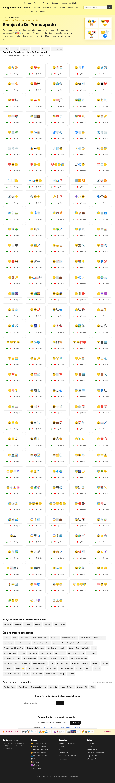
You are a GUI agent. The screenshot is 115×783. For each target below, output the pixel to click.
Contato (90, 746)
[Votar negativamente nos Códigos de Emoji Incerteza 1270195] (10, 171)
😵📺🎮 (35, 568)
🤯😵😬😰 (79, 584)
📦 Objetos (35, 762)
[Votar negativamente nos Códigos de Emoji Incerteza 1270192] (10, 219)
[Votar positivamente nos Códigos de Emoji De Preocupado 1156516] (96, 122)
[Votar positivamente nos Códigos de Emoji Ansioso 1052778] (7, 558)
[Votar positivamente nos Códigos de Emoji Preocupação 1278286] (73, 413)
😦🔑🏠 (80, 358)
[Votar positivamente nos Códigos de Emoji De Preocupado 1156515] (96, 74)
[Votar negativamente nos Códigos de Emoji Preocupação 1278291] (32, 461)
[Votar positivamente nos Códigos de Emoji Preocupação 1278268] (73, 429)
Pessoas (37, 3)
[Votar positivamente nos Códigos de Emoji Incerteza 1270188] (51, 203)
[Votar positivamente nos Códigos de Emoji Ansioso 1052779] (7, 413)
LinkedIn (62, 727)
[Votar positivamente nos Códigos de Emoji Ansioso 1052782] (7, 461)
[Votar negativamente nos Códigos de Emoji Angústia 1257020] (32, 364)
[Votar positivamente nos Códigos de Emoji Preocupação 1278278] (51, 268)
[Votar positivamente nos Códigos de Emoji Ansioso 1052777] (29, 477)
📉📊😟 (13, 180)
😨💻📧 (80, 390)
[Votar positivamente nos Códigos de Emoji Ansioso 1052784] (29, 526)
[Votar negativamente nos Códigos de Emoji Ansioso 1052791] (99, 300)
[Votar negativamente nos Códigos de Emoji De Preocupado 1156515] (99, 74)
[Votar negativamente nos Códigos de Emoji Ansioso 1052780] (77, 300)
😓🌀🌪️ (35, 213)
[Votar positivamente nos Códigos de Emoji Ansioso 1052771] (29, 235)
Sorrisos (27, 3)
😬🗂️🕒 (57, 455)
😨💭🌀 (57, 390)
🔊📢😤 (13, 196)
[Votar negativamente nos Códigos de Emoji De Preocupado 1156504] (55, 74)
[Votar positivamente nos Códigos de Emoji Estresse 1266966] (29, 445)
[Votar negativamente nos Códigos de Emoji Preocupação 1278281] (77, 574)
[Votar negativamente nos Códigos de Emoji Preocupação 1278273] (77, 219)
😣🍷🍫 (57, 326)
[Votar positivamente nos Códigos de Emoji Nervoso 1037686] (96, 171)
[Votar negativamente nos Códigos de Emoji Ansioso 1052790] (32, 413)
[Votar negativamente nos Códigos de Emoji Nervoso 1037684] (77, 461)
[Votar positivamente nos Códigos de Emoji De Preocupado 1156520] (29, 122)
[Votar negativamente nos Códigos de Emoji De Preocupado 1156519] (77, 90)
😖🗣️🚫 (102, 261)
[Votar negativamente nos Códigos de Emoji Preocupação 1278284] (99, 316)
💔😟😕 (13, 164)
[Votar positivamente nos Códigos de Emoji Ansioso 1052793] (73, 445)
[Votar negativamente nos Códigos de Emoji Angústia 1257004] (10, 332)
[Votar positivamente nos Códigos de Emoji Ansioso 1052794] (96, 364)
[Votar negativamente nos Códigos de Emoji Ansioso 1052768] (77, 284)
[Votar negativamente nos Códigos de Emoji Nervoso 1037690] (55, 155)
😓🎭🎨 (13, 67)
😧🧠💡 (13, 390)
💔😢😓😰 (57, 164)
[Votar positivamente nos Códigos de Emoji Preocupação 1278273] (73, 219)
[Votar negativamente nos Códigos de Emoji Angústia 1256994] (32, 219)
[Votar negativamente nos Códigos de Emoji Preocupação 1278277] (77, 397)
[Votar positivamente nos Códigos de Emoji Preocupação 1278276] (51, 251)
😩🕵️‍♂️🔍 (102, 100)
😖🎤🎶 (35, 261)
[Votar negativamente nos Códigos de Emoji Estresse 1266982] (77, 332)
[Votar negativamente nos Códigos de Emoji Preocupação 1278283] (99, 284)
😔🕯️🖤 (13, 245)
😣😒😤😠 (13, 342)
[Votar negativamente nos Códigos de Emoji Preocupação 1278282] (77, 364)
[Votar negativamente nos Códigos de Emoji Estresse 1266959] (10, 316)
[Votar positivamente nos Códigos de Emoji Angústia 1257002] (7, 300)
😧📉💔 (57, 374)
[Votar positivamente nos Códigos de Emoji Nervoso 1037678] (73, 155)
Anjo (51, 663)
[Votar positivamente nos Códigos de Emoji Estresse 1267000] (73, 526)
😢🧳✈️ (13, 326)
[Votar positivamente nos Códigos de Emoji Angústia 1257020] (29, 364)
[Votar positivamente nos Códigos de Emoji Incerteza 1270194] (96, 138)
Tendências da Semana (67, 756)
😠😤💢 (35, 309)
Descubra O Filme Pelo (78, 658)
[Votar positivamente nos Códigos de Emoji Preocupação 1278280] (51, 445)
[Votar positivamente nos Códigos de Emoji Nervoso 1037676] (29, 171)
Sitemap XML (92, 759)
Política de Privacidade (95, 753)
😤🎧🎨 (57, 342)
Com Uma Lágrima (23, 643)
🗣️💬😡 (102, 196)
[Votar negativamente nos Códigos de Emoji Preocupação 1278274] (99, 445)
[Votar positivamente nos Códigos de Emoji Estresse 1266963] (29, 284)
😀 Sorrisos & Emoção (39, 743)
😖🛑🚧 (35, 83)
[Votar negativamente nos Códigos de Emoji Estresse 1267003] (99, 477)
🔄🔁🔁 (80, 180)
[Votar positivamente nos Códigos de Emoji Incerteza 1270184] (73, 203)
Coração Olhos (46, 653)
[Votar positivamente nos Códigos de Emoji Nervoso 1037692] (29, 187)
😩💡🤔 (13, 422)
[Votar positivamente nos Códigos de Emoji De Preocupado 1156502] (51, 122)
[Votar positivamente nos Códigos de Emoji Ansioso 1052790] (29, 413)
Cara (94, 648)
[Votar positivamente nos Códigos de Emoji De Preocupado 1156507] (29, 90)
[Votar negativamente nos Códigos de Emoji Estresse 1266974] (10, 493)
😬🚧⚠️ (102, 455)
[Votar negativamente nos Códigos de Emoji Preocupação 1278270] (99, 542)
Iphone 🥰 (20, 668)
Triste (93, 687)
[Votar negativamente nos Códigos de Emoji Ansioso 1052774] (55, 574)
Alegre (97, 668)
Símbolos (37, 7)
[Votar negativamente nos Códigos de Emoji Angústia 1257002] (10, 300)
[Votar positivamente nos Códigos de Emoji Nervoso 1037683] (96, 203)
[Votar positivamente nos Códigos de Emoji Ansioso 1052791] (96, 300)
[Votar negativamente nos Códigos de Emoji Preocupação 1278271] (55, 316)
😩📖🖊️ (102, 422)
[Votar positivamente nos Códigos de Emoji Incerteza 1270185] (51, 300)
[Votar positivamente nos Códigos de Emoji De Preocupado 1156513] (73, 106)
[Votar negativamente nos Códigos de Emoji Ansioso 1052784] (32, 526)
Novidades (40, 12)
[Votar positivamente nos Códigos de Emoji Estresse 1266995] (96, 558)
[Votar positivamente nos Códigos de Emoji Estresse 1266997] (29, 348)
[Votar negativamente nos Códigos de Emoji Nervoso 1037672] (32, 510)
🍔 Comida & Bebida (38, 753)
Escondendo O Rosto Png (13, 648)
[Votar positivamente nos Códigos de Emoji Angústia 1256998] (96, 461)
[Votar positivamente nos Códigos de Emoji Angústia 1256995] (51, 284)
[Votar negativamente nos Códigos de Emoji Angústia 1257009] (77, 510)
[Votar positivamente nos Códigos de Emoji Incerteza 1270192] (7, 219)
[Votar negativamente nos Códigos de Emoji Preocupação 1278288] (77, 235)
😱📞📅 (80, 519)
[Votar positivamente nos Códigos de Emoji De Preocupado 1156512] (29, 106)
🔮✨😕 (80, 196)
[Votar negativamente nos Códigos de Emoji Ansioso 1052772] (77, 381)
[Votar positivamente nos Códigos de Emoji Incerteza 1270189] (7, 590)
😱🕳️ (13, 535)
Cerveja (62, 674)
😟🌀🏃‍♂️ (80, 277)
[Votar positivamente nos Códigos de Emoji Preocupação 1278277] (73, 397)
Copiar (18, 74)
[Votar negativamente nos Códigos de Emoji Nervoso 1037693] (77, 590)
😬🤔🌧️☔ (13, 471)
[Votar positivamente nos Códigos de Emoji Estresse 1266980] (51, 413)
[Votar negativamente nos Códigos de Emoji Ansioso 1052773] (55, 526)
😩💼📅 (57, 422)
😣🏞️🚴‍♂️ (80, 326)
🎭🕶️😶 (35, 148)
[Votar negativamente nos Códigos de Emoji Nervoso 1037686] (99, 171)
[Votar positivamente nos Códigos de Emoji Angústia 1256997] (51, 364)
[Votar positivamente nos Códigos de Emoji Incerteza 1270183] (7, 155)
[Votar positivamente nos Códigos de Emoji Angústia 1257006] (51, 397)
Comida (55, 3)
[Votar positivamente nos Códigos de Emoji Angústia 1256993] (7, 542)
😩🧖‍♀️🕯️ (35, 438)
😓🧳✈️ (80, 229)
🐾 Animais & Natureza (39, 749)
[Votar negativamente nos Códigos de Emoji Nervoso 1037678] (77, 155)
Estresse (15, 49)
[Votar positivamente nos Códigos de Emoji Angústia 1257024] (29, 397)
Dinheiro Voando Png (41, 643)
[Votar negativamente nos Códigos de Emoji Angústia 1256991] (10, 445)
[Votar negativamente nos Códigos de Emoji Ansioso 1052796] (55, 558)
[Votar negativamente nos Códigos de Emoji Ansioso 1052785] (32, 574)
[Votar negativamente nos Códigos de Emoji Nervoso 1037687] (32, 203)
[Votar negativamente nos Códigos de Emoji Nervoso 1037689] (55, 510)
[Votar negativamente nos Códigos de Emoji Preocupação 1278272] (99, 235)
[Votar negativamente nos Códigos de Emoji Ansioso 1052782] (10, 461)
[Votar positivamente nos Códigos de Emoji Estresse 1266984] (73, 268)
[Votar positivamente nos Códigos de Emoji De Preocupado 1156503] (96, 90)
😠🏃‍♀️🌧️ (13, 309)
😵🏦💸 (13, 132)
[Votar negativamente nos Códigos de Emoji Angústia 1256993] (10, 542)
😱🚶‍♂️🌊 (57, 535)
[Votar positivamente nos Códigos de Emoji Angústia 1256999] (7, 251)
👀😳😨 (102, 148)
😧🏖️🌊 (102, 358)
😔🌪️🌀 (80, 67)
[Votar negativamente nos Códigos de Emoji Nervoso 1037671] (32, 316)
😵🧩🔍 (80, 568)
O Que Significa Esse (35, 668)
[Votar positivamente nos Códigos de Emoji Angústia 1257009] (73, 510)
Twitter (46, 727)
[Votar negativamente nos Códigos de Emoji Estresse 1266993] (10, 364)
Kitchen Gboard (63, 663)
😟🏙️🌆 (13, 293)
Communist (33, 653)
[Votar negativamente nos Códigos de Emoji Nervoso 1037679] (10, 187)
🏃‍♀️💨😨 (57, 148)
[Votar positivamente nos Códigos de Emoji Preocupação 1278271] (51, 316)
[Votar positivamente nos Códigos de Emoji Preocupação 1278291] (29, 461)
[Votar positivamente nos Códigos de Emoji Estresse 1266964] (51, 542)
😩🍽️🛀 (57, 406)
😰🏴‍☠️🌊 (57, 487)
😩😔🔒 (13, 438)
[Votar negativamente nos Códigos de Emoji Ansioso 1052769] (99, 413)
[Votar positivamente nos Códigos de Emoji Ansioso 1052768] (73, 284)
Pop (14, 638)
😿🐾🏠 (35, 132)
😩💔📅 (102, 406)
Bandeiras (47, 7)
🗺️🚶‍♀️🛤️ (13, 213)
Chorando (53, 687)
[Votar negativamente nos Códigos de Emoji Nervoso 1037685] (99, 574)
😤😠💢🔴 (79, 342)
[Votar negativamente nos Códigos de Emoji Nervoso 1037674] (55, 138)
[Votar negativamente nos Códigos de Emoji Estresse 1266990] (55, 219)
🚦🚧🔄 (13, 584)
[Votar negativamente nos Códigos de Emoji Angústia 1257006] (55, 397)
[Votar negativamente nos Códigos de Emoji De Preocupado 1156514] (32, 74)
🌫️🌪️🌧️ (13, 148)
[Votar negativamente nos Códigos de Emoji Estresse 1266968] (55, 461)
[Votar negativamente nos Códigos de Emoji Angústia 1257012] (32, 251)
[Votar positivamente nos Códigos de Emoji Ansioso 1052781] (29, 493)
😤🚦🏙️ (102, 342)
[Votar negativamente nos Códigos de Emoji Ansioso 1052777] (32, 477)
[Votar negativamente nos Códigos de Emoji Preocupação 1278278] (55, 268)
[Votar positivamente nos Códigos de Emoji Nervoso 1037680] (7, 203)
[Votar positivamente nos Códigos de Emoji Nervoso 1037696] (51, 171)
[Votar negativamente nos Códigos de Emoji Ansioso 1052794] (99, 364)
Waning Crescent (29, 658)
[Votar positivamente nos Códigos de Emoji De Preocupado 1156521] (51, 106)
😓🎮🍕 (57, 213)
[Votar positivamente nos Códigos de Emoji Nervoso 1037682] (51, 606)
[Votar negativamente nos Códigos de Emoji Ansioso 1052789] (32, 558)
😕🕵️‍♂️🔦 (80, 245)
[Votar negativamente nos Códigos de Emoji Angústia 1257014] (32, 429)
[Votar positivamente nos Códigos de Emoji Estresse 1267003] (96, 477)
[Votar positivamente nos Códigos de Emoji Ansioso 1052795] (73, 542)
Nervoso (45, 49)
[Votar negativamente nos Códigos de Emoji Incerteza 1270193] (32, 606)
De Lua (25, 674)
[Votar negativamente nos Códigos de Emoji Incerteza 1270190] (32, 590)
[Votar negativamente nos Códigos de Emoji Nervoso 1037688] (77, 348)
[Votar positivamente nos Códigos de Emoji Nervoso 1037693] (73, 590)
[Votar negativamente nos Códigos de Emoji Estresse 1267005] (55, 235)
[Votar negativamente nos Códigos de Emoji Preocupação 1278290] (10, 268)
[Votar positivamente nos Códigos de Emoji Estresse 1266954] (51, 429)
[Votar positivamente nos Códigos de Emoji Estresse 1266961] (51, 332)
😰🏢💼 (35, 116)
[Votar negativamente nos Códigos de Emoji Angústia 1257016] (32, 300)
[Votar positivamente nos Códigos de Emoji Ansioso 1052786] (29, 332)
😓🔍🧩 (13, 229)
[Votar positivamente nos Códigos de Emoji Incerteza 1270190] (29, 590)
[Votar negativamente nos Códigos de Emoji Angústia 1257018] (77, 316)
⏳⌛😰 (57, 600)
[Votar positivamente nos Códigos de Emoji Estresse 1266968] (51, 461)
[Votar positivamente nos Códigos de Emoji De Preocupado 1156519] (73, 90)
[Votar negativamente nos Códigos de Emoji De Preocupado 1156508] (10, 138)
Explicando (24, 638)
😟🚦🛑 (80, 293)
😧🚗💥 (35, 100)
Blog (60, 749)
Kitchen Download (66, 668)
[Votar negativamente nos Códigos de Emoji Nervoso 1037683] (99, 203)
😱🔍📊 (102, 519)
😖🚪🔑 (13, 277)
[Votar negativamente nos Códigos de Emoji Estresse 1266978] (55, 348)
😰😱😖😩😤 (57, 503)
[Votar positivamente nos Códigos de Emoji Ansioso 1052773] (51, 526)
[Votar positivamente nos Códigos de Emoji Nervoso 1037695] (96, 187)
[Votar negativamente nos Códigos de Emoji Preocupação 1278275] (10, 429)
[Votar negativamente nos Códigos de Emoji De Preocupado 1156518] (10, 90)
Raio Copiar (8, 643)
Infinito (88, 668)
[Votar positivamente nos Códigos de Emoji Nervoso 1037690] (51, 155)
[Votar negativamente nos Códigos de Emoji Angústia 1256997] (55, 364)
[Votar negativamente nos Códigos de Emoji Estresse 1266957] (10, 574)
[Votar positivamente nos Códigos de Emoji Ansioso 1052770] (7, 477)
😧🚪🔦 (102, 374)
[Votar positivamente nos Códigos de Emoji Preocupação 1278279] (96, 510)
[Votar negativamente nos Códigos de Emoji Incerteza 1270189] (10, 590)
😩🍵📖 (13, 406)
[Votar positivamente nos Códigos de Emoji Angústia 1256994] (29, 219)
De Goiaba (88, 643)
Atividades (73, 3)
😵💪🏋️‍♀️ (102, 551)
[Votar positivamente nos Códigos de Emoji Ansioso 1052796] (51, 558)
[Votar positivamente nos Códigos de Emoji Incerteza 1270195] (7, 171)
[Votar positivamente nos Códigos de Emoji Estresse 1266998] (29, 268)
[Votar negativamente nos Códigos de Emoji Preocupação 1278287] (99, 397)
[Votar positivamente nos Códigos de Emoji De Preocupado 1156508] (7, 138)
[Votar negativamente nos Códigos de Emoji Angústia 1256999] (10, 251)
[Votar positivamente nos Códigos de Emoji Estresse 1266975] (73, 558)
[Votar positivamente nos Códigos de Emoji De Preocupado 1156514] (29, 74)
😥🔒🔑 (35, 358)
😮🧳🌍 (57, 471)
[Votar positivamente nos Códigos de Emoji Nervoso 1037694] (73, 138)
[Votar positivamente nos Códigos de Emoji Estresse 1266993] (7, 364)
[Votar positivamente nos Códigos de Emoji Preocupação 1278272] (96, 235)
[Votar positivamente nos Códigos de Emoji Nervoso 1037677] (96, 155)
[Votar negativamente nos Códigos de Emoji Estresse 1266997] (32, 348)
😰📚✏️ (102, 487)
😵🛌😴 (57, 568)
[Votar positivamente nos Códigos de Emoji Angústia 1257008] (7, 235)
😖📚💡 (80, 261)
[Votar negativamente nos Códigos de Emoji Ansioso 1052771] (32, 235)
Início (4, 17)
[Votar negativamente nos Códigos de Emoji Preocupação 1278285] (10, 381)
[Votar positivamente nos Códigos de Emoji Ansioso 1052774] (51, 574)
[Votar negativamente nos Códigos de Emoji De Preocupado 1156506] (10, 106)
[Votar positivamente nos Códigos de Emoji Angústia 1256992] (51, 493)
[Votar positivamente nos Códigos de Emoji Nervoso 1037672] (29, 510)
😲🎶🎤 (35, 551)
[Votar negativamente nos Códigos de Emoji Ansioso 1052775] (99, 332)
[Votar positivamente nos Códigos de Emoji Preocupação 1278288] (73, 235)
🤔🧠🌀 (35, 584)
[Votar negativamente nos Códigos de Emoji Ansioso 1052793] (77, 445)
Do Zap (22, 653)
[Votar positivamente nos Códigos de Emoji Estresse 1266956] (96, 348)
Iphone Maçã (50, 674)
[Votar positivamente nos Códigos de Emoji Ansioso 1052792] (96, 493)
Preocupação (57, 49)
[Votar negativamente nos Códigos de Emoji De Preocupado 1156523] (10, 74)
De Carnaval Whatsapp (35, 648)
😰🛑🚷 (80, 503)
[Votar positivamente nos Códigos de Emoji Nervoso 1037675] (7, 348)
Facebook (53, 727)
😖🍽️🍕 (13, 83)
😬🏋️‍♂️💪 (80, 438)
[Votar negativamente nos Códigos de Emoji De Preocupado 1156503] (99, 90)
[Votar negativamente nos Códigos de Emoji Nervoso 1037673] (55, 590)
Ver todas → (108, 732)
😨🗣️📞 (102, 390)
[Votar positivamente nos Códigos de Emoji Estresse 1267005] (51, 235)
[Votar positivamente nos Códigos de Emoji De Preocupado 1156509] (29, 138)
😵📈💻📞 (13, 568)
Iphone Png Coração (11, 674)
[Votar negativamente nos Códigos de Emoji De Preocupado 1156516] (99, 122)
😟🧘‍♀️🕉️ (102, 293)
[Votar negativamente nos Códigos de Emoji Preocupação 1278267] (10, 510)
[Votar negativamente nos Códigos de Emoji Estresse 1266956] (99, 348)
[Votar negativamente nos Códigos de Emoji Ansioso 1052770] (10, 477)
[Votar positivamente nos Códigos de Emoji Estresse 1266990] (51, 219)
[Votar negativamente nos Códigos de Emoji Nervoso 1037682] (55, 606)
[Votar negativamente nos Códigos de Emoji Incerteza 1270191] (55, 187)
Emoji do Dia (73, 7)
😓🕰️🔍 (35, 229)
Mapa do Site (92, 756)
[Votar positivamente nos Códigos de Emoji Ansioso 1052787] (73, 251)
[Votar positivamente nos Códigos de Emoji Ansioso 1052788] (51, 477)
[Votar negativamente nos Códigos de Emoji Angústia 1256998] (99, 461)
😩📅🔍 (80, 422)
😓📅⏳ (57, 67)
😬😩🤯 (80, 455)
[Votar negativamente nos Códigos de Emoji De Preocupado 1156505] (77, 74)
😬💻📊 (13, 455)
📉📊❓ (57, 180)
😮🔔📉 (35, 471)
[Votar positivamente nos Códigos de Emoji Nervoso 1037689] (51, 510)
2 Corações (91, 653)
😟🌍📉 (102, 277)
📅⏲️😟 (102, 164)
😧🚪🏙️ (80, 374)
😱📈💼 (57, 519)
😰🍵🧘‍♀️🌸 (13, 487)
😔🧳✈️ (102, 67)
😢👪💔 (102, 83)
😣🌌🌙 (35, 326)
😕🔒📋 (57, 245)
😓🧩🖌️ (57, 229)
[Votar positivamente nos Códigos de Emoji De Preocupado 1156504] (51, 74)
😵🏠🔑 (102, 116)
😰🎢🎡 (35, 487)
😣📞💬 (102, 326)
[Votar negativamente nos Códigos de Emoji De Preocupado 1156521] (55, 106)
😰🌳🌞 (102, 471)
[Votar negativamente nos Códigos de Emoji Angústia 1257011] (99, 268)
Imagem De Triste (67, 687)
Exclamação (51, 668)
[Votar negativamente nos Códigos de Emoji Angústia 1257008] (10, 235)
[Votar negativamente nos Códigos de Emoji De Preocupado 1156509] (32, 138)
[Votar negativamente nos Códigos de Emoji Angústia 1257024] (32, 397)
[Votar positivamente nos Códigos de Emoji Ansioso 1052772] (73, 381)
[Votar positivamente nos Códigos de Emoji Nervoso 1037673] (51, 590)
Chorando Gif (82, 687)
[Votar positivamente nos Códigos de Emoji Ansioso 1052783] (7, 397)
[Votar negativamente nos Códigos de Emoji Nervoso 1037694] (77, 138)
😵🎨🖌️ (57, 551)
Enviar (60, 703)
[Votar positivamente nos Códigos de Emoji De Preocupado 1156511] (73, 122)
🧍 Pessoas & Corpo (38, 746)
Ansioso (35, 49)
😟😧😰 (57, 293)
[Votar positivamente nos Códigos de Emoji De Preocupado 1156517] (7, 122)
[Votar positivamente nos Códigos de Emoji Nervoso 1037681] (96, 590)
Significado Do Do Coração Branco (17, 663)
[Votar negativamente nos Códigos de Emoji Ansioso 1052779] (10, 413)
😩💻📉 (35, 422)
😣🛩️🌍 (35, 342)
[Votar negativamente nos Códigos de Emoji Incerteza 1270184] (77, 203)
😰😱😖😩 (35, 503)
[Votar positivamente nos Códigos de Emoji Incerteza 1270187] (29, 155)
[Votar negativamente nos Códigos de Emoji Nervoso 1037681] (99, 590)
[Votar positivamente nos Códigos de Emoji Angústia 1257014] (29, 429)
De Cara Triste (9, 687)
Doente (71, 674)
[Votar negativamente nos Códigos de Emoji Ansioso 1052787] (77, 251)
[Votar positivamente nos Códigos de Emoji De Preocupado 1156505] (73, 74)
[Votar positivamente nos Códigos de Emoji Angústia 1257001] (96, 429)
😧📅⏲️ (35, 374)
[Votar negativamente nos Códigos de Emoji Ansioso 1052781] (32, 493)
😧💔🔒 (13, 374)
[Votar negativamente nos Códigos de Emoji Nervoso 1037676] (32, 171)
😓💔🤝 (35, 67)
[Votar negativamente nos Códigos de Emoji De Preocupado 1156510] (55, 90)
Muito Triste (22, 687)
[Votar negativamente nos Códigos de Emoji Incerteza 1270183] (10, 155)
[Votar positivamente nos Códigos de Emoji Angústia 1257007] (29, 381)
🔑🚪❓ (57, 196)
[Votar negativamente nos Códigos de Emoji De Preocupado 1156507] (32, 90)
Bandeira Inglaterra (69, 638)
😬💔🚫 (102, 438)
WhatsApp (78, 727)
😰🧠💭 (102, 503)
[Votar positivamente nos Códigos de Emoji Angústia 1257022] (96, 381)
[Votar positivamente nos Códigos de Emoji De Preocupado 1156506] (7, 106)
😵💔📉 (80, 551)
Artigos (63, 7)
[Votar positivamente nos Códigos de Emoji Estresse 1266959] (7, 316)
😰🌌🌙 (80, 471)
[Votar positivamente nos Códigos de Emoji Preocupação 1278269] (51, 381)
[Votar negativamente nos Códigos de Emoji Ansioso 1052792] (99, 493)
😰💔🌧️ (57, 116)
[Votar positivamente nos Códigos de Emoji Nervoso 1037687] (29, 203)
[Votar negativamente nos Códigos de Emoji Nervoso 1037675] (10, 348)
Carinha (79, 668)
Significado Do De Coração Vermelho (66, 643)
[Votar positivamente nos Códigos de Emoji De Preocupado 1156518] (7, 90)
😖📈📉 (57, 261)
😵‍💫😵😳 (102, 568)
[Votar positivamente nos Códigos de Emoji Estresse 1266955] (7, 526)
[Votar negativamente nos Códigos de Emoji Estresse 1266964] (55, 542)
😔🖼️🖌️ (35, 245)
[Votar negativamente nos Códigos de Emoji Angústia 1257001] (99, 429)
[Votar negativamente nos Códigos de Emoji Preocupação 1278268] (77, 429)
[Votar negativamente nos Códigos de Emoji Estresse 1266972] (99, 219)
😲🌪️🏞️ (13, 551)
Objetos (27, 7)
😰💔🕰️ (80, 116)
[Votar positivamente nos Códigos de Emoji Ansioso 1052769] (96, 413)
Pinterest (69, 727)
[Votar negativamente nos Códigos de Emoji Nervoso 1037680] (10, 203)
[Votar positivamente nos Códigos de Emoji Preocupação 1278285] (7, 381)
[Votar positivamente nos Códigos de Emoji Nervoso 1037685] (96, 574)
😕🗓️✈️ (102, 245)
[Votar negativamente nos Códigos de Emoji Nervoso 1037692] (32, 187)
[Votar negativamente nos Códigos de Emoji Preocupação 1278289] (99, 526)
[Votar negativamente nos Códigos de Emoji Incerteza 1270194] (99, 138)
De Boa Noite (37, 674)
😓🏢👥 (102, 213)
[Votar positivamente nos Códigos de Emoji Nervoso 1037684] (73, 461)
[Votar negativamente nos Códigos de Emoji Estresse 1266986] (32, 542)
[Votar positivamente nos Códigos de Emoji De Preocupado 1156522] (96, 106)
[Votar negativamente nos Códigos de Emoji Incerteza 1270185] (55, 300)
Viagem (64, 3)
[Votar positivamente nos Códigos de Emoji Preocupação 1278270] (96, 542)
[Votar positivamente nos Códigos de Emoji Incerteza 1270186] (73, 171)
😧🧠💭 (57, 100)
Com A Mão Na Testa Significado (92, 638)
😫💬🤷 (57, 438)
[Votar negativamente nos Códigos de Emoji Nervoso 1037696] (55, 171)
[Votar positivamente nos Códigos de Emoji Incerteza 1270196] (73, 187)
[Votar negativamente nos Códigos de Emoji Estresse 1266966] (32, 445)
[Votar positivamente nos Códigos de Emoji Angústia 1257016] (29, 300)
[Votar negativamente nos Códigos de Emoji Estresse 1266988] (77, 477)
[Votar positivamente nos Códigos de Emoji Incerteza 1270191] (51, 187)
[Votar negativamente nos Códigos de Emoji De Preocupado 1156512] (32, 106)
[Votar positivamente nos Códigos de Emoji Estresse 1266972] (96, 219)
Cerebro (95, 663)
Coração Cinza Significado (79, 648)
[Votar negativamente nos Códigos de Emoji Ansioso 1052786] (32, 332)
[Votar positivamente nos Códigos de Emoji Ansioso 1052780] (73, 300)
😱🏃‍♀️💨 (35, 519)
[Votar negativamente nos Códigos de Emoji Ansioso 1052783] (10, 397)
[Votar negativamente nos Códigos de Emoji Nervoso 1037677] (99, 155)
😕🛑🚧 (13, 261)
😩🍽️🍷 (35, 406)
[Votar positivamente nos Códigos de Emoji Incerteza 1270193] (29, 606)
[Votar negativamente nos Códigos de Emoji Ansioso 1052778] (10, 558)
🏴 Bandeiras (36, 768)
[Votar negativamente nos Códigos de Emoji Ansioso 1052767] (77, 493)
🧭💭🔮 (35, 600)
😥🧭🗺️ (57, 358)
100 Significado (10, 653)
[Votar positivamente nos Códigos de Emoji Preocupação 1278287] (96, 397)
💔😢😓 (35, 164)
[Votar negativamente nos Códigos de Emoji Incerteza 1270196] (77, 187)
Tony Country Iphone (12, 658)
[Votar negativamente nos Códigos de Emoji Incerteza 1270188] (55, 203)
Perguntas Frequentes (67, 743)
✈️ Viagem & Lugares (39, 756)
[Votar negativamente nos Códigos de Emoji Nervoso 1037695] (99, 187)
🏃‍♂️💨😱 (80, 148)
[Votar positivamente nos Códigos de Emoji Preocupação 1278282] (73, 364)
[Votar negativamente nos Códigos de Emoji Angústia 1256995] (55, 284)
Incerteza (25, 49)
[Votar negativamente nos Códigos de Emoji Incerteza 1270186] (77, 171)
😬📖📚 (13, 116)
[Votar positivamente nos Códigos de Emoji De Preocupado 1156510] (51, 90)
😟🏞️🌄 (35, 293)
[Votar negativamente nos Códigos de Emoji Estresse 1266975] (77, 558)
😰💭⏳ (80, 487)
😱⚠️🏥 (102, 535)
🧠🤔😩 (102, 584)
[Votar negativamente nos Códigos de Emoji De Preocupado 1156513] (77, 106)
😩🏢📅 (80, 406)
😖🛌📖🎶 (35, 277)
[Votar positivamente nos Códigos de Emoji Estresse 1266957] (7, 574)
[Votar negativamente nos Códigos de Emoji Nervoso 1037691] (10, 606)
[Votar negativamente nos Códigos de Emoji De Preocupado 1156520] (32, 122)
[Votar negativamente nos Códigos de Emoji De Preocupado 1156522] (99, 106)
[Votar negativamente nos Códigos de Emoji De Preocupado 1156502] (55, 122)
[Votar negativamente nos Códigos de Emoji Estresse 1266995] (99, 558)
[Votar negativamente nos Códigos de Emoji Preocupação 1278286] (77, 413)
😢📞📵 (80, 309)
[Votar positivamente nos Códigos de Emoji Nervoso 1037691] (7, 606)
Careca (6, 638)
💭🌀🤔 (80, 164)
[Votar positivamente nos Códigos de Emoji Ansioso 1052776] (96, 251)
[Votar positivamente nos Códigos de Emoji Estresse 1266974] (7, 493)
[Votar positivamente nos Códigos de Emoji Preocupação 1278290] (7, 268)
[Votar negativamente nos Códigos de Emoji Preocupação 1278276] (55, 251)
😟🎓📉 (80, 83)
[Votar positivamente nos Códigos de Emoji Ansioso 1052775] (96, 332)
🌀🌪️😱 (80, 132)
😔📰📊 (102, 229)
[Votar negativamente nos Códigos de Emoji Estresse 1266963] (32, 284)
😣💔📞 (13, 100)
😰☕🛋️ (13, 519)
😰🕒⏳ (13, 503)
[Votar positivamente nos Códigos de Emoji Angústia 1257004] (7, 332)
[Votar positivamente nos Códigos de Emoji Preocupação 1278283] (96, 284)
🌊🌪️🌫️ (102, 132)
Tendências (29, 12)
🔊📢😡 (102, 180)
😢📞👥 (57, 309)
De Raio (105, 663)
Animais (46, 3)
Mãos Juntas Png (39, 663)
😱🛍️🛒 (80, 535)
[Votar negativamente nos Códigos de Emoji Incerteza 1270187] (32, 155)
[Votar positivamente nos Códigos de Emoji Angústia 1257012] (29, 251)
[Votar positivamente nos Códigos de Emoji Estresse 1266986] (29, 542)
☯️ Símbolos (35, 765)
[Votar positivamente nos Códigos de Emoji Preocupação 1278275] (7, 429)
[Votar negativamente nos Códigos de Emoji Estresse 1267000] (77, 526)
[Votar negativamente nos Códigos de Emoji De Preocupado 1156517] (10, 122)
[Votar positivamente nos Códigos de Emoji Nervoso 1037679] (7, 187)
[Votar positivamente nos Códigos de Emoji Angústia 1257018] (73, 316)
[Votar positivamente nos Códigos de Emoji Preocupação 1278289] (96, 526)
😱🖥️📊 (35, 535)
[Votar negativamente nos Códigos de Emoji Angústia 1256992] (55, 493)
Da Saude (54, 638)
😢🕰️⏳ (102, 309)
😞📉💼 (57, 277)
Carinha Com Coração (80, 663)
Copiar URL (75, 722)
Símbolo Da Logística (76, 653)
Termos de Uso (92, 749)
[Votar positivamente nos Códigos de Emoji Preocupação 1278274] (96, 445)
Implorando (8, 668)
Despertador (59, 653)
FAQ (55, 7)
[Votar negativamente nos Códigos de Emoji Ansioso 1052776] (99, 251)
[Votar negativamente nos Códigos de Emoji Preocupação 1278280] (55, 445)
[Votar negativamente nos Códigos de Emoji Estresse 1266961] (55, 332)
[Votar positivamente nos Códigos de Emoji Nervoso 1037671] (29, 316)
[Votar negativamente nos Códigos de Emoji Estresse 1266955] (10, 526)
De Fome (43, 658)
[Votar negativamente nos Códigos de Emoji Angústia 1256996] (10, 284)
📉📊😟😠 (35, 180)
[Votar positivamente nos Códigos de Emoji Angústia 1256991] (7, 445)
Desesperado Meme (38, 687)
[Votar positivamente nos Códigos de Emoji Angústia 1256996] (7, 284)
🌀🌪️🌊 (57, 132)
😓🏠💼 (80, 213)
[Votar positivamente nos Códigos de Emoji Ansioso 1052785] (29, 574)
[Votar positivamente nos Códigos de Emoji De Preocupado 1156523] (7, 74)
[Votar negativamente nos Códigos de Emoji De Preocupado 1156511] (77, 122)
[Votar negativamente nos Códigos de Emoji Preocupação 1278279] (99, 510)
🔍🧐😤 (35, 196)
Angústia (4, 49)
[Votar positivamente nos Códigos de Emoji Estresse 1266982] (73, 332)
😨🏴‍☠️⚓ (35, 390)
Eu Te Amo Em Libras (39, 638)
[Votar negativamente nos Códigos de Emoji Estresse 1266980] (55, 413)
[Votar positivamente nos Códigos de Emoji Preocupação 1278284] (96, 316)
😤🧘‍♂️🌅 (13, 358)
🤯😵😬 (57, 584)
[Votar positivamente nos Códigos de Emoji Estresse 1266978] (51, 348)
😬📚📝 (35, 455)
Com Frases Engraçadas (56, 648)
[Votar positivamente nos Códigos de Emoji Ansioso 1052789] (29, 558)
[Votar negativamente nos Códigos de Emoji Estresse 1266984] (77, 268)
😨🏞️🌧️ (80, 100)
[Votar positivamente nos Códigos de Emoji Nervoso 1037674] (51, 138)
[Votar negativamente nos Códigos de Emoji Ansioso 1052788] (55, 477)
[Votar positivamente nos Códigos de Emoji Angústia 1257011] (96, 268)
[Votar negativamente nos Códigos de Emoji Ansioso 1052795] (77, 542)
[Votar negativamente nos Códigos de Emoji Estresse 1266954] (55, 429)
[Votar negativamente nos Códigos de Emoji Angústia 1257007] (32, 381)
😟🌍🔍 (57, 83)
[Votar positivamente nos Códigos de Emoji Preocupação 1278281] (73, 574)
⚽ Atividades (36, 759)
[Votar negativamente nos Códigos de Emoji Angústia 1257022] (99, 381)
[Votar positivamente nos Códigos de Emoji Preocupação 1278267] (7, 510)
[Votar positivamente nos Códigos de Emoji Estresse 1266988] (73, 477)
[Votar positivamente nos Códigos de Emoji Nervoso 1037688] (73, 348)
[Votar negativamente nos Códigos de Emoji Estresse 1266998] (32, 268)
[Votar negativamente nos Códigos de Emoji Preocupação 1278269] (55, 381)
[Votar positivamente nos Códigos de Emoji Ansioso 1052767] (73, 493)
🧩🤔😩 (13, 600)
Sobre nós (90, 743)
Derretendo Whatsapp (58, 658)
